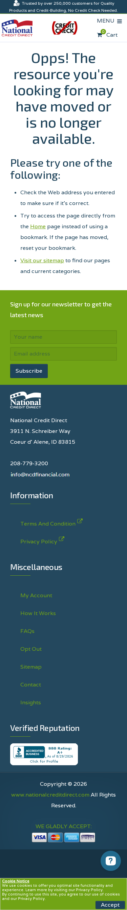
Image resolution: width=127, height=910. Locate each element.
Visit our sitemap (42, 260)
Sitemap (31, 666)
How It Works (38, 613)
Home (38, 226)
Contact (30, 684)
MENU (107, 20)
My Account (36, 595)
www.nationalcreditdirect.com (50, 794)
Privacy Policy (89, 889)
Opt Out (31, 648)
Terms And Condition (48, 523)
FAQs (27, 631)
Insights (30, 702)
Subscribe (29, 370)
